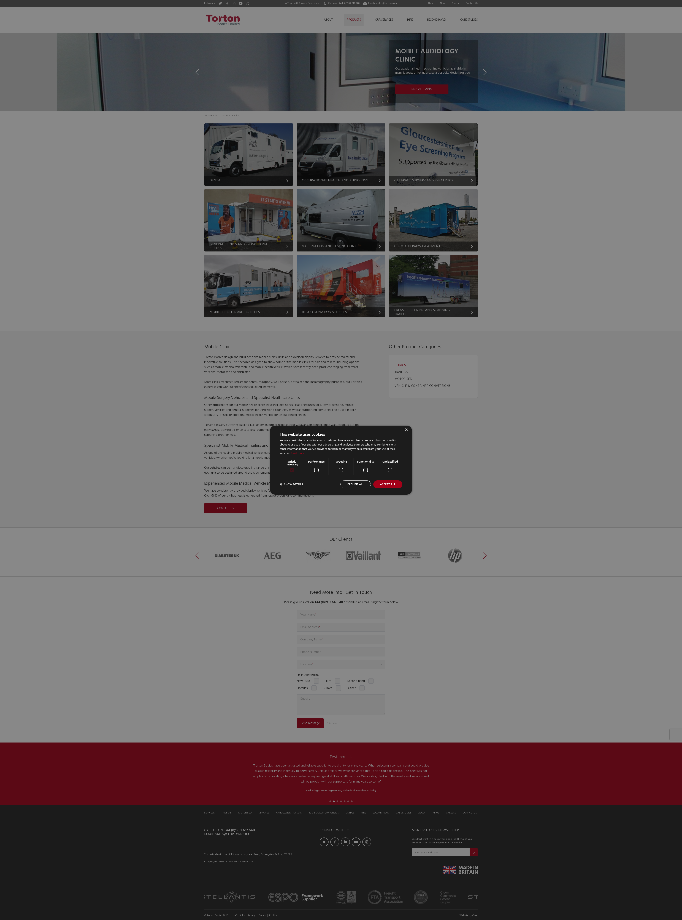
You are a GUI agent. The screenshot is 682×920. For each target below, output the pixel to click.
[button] (291, 484)
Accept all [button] (388, 484)
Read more (297, 453)
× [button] (406, 429)
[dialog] (341, 459)
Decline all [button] (355, 484)
